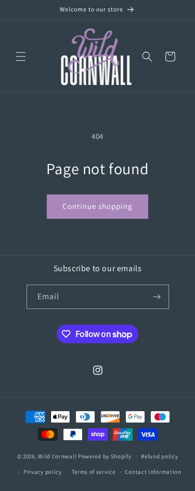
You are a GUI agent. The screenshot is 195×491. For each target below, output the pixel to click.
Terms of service (93, 471)
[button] (20, 56)
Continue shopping (97, 206)
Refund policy (159, 456)
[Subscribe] (157, 297)
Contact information (153, 471)
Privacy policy (42, 471)
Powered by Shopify (105, 455)
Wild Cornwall (57, 455)
